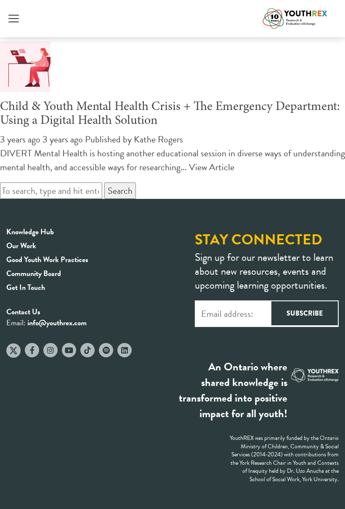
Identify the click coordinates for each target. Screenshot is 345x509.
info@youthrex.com (57, 322)
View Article (211, 167)
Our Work (21, 245)
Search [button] (120, 191)
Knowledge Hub (30, 231)
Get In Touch (25, 287)
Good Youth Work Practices (47, 259)
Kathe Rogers (158, 139)
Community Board (33, 273)
